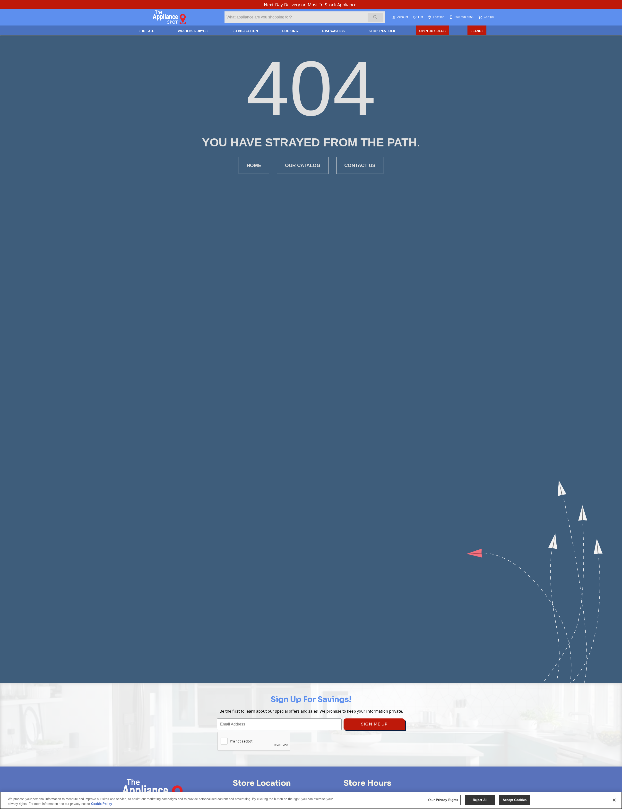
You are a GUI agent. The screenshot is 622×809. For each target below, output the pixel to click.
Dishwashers (333, 31)
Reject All (480, 800)
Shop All (146, 31)
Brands (477, 31)
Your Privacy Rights (443, 800)
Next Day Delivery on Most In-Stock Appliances (311, 5)
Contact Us (359, 165)
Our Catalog (302, 165)
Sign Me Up (374, 724)
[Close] (614, 800)
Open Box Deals (432, 31)
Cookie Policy (101, 804)
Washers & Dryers (193, 31)
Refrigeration (245, 31)
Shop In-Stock (382, 31)
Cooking (290, 31)
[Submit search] (375, 17)
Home (254, 165)
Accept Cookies (515, 800)
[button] (394, 17)
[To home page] (170, 17)
